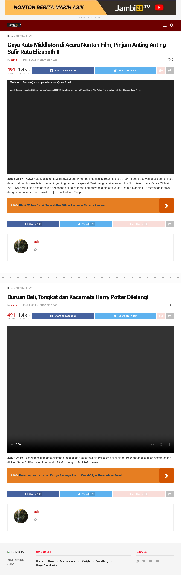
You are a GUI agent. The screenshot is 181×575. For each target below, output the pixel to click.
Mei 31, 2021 (29, 59)
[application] (90, 127)
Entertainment (67, 561)
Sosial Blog (102, 561)
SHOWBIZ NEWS (24, 36)
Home (10, 36)
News (51, 561)
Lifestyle (85, 561)
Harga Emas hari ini (47, 565)
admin (13, 59)
